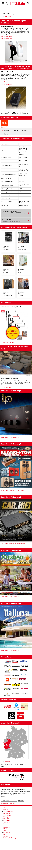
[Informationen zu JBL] (7, 680)
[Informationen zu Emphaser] (24, 666)
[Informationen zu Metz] (22, 679)
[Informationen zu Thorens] (24, 689)
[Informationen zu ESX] (7, 671)
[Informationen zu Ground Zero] (7, 675)
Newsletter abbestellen (8, 803)
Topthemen (6, 822)
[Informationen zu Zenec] (24, 693)
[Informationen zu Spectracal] (16, 689)
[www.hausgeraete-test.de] (16, 710)
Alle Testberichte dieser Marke (15, 130)
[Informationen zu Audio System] (15, 662)
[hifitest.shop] (20, 719)
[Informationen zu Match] (14, 679)
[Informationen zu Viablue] (7, 694)
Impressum (6, 827)
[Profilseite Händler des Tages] (16, 777)
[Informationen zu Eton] (14, 670)
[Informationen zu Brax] (7, 666)
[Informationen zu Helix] (16, 675)
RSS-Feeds (6, 820)
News (6, 134)
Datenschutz (7, 832)
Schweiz (7, 761)
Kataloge (6, 819)
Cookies (5, 834)
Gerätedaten (7, 815)
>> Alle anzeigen (6, 38)
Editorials (6, 824)
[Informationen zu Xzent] (15, 693)
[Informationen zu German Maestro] (23, 670)
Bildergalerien (7, 817)
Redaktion (6, 813)
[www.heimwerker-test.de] (24, 710)
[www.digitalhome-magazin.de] (7, 710)
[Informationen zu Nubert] (16, 684)
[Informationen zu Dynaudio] (16, 666)
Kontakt (5, 836)
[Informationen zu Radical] (7, 689)
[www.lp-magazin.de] (11, 719)
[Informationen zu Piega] (24, 684)
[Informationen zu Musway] (7, 684)
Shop (5, 808)
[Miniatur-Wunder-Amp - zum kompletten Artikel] (16, 98)
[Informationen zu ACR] (8, 662)
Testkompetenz (8, 811)
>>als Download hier (7, 342)
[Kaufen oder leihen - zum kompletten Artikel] (16, 52)
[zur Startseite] (17, 3)
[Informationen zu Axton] (23, 661)
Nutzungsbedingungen (10, 838)
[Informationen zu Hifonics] (24, 675)
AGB (4, 831)
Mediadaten (7, 829)
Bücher (5, 810)
